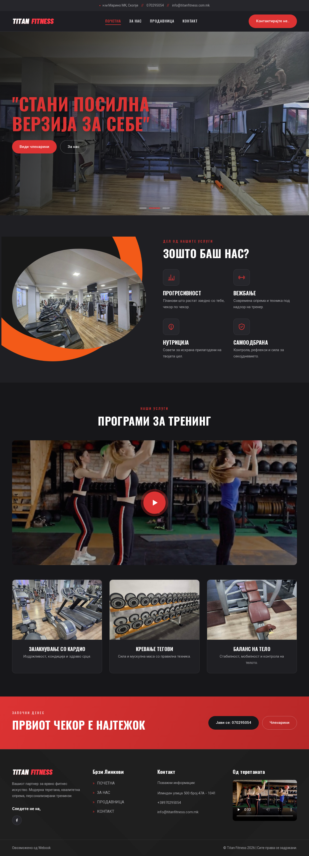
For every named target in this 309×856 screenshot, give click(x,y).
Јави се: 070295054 (233, 722)
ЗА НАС (135, 20)
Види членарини (34, 156)
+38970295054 (169, 802)
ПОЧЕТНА (113, 20)
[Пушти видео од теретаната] (154, 502)
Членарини (279, 722)
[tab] (143, 208)
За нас (74, 156)
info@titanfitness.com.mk (191, 5)
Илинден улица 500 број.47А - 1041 (186, 793)
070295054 (155, 5)
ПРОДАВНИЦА (162, 20)
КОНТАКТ (190, 20)
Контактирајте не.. (272, 21)
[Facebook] (17, 820)
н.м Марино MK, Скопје (118, 5)
